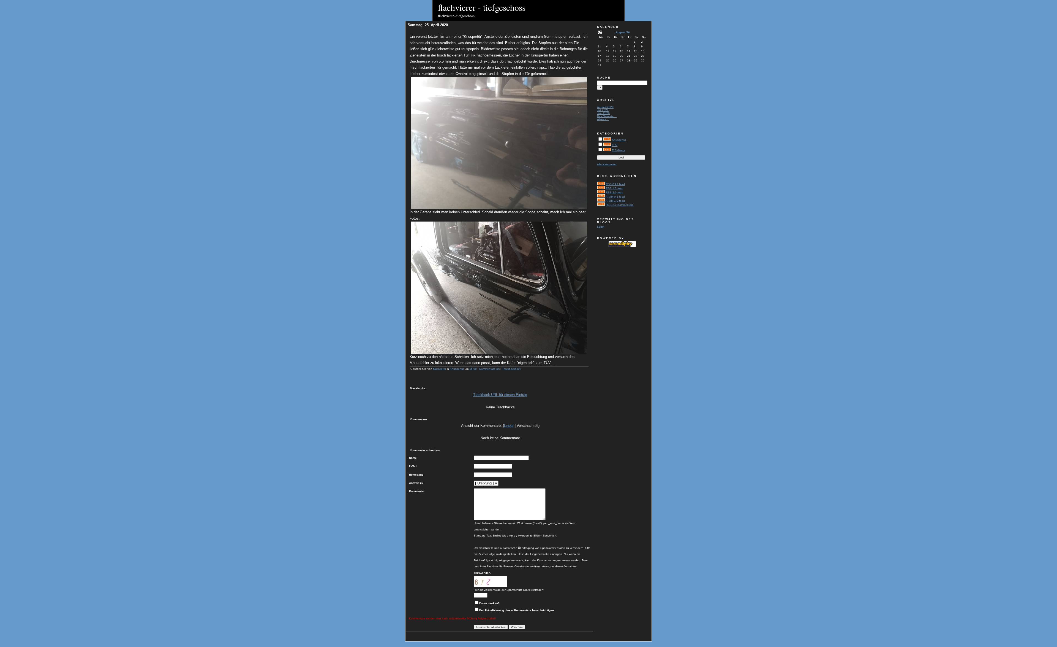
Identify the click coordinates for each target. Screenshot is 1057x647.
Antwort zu (416, 482)
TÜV (614, 145)
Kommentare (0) (489, 368)
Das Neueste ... (607, 116)
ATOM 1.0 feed (615, 200)
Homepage (416, 474)
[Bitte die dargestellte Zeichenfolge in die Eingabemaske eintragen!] (490, 581)
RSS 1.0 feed (614, 188)
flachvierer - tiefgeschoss (481, 7)
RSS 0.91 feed (615, 184)
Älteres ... (603, 119)
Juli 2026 (603, 110)
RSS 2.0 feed (614, 192)
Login (600, 226)
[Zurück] (600, 32)
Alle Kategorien (607, 164)
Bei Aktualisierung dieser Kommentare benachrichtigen (516, 610)
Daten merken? (489, 603)
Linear (509, 426)
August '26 (623, 32)
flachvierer (439, 368)
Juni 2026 (603, 113)
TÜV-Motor (618, 150)
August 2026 (605, 107)
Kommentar (416, 491)
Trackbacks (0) (511, 368)
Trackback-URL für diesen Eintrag (500, 395)
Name (413, 457)
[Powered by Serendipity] (622, 245)
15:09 (473, 368)
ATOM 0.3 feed (615, 196)
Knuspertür (457, 368)
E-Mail (413, 466)
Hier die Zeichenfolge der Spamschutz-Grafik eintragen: (509, 589)
